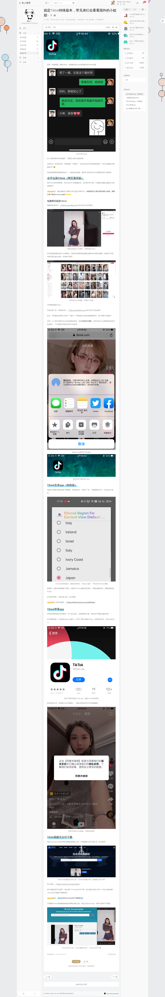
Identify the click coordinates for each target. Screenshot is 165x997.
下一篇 (115, 977)
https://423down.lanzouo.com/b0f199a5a (81, 602)
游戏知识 (29, 49)
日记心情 (29, 45)
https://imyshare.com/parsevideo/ (68, 884)
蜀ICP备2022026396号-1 (67, 993)
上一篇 (47, 977)
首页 (49, 27)
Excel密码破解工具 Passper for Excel (142, 14)
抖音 (126, 80)
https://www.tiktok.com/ (70, 205)
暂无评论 (82, 20)
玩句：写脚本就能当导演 (138, 41)
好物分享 (29, 53)
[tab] (127, 9)
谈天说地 (29, 37)
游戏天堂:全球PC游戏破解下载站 (141, 21)
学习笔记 (29, 41)
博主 (47, 20)
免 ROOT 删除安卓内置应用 (139, 28)
